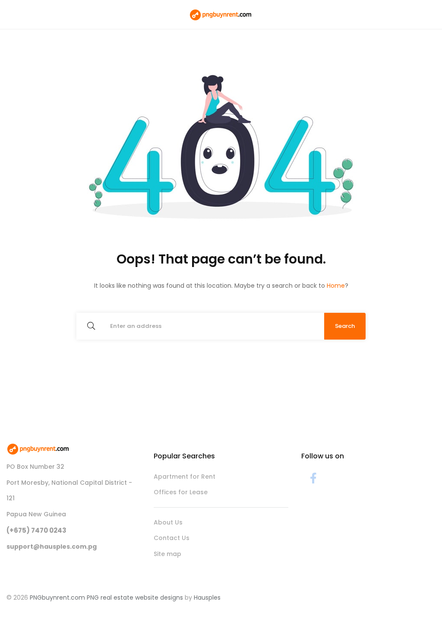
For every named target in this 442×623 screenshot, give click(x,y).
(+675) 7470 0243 (36, 530)
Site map (167, 554)
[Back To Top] (418, 599)
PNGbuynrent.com (57, 597)
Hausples (207, 597)
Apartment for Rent (184, 476)
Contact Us (171, 538)
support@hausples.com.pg (51, 546)
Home (336, 285)
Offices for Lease (181, 492)
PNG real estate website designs (135, 597)
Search (345, 326)
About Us (168, 522)
